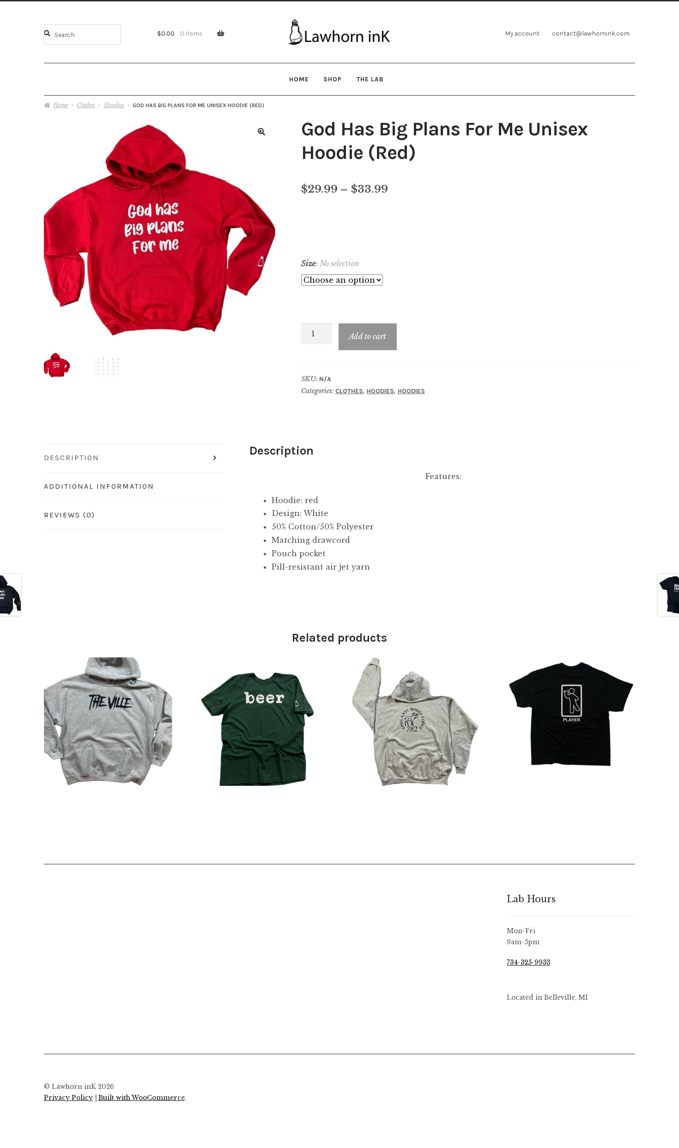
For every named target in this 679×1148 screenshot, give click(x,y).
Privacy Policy (68, 1098)
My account (522, 33)
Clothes (86, 105)
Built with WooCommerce (141, 1098)
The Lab (370, 79)
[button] (261, 131)
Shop (332, 79)
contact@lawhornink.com (591, 33)
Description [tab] (71, 457)
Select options (108, 721)
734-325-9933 (528, 962)
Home (299, 79)
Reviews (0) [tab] (69, 514)
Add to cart (367, 336)
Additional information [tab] (99, 486)
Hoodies (114, 105)
